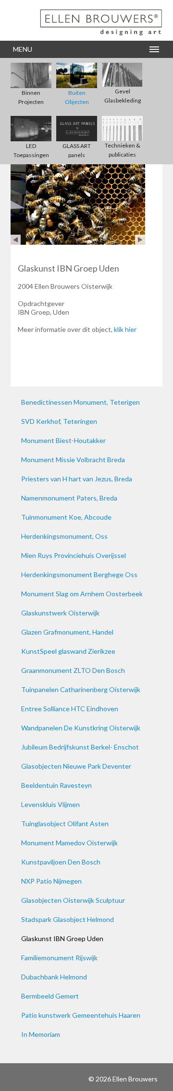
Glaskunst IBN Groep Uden (62, 938)
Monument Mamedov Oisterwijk (69, 843)
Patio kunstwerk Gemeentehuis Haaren (80, 1015)
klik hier (125, 329)
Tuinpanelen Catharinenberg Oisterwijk (80, 689)
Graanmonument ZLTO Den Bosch (73, 670)
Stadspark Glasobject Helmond (67, 919)
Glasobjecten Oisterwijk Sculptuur (73, 900)
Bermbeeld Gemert (50, 996)
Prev (16, 240)
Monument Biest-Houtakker (63, 440)
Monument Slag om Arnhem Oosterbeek (82, 594)
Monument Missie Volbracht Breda (73, 459)
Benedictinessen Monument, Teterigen (80, 402)
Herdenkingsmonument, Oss (64, 536)
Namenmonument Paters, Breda (69, 498)
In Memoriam (40, 1034)
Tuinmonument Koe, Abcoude (66, 517)
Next (140, 240)
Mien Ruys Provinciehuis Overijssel (73, 555)
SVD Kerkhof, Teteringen (59, 421)
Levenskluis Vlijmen (50, 804)
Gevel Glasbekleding (122, 96)
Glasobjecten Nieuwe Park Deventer (76, 766)
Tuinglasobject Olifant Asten (65, 823)
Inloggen (73, 1079)
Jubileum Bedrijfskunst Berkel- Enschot (80, 747)
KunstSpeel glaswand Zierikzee (68, 651)
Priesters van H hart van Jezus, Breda (76, 479)
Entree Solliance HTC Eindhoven (69, 709)
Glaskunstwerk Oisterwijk (60, 613)
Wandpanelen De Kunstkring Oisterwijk (80, 728)
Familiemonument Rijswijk (59, 958)
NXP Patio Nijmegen (51, 881)
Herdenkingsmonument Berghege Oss (79, 574)
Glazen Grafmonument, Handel (67, 632)
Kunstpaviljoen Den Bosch (60, 862)
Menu (22, 49)
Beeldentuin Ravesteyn (56, 785)
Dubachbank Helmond (54, 977)
